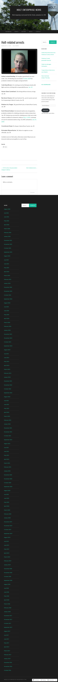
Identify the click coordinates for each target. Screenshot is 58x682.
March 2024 (7, 322)
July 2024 (6, 306)
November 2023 (8, 338)
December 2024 (8, 287)
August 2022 (7, 396)
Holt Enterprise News (29, 9)
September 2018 (8, 580)
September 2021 (8, 439)
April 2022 (6, 412)
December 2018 (8, 568)
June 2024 (6, 310)
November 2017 (8, 619)
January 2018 (7, 611)
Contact (38, 31)
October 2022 (7, 388)
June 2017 (6, 639)
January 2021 (7, 471)
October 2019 (27, 78)
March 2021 (7, 463)
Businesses (8, 31)
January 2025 (7, 283)
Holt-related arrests (31, 167)
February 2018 (7, 607)
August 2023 (7, 349)
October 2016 (7, 670)
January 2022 (7, 424)
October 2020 (7, 482)
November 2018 (8, 572)
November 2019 (8, 525)
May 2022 (6, 408)
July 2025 (6, 260)
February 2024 (7, 326)
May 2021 (6, 455)
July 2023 (6, 353)
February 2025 (7, 279)
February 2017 (7, 654)
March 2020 (7, 510)
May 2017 (6, 643)
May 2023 (6, 361)
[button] (16, 68)
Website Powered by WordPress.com (15, 679)
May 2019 (6, 549)
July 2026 (6, 213)
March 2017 (7, 650)
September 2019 (8, 533)
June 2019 (6, 545)
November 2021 (8, 431)
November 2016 (8, 666)
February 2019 (7, 560)
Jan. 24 (30, 87)
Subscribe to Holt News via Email (48, 93)
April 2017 (6, 646)
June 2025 (6, 263)
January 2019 (7, 564)
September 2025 (8, 252)
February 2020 (7, 514)
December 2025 (8, 240)
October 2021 (7, 435)
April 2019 (6, 553)
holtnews (16, 45)
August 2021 (7, 443)
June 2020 (6, 498)
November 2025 (8, 244)
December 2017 (8, 615)
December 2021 (8, 428)
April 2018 (6, 600)
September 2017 (8, 627)
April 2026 (6, 224)
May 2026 (6, 220)
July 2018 (6, 588)
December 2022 (8, 381)
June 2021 (6, 451)
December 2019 (8, 521)
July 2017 (6, 635)
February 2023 (7, 373)
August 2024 (7, 303)
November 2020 (8, 478)
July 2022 (6, 400)
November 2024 (8, 291)
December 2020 (8, 474)
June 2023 (6, 357)
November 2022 (8, 385)
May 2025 (6, 267)
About (31, 31)
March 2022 (7, 416)
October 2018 (7, 576)
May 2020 (6, 502)
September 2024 (8, 299)
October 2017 (7, 623)
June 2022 (6, 404)
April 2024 (6, 318)
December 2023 (8, 334)
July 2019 (6, 541)
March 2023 (7, 369)
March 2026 (7, 228)
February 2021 (7, 467)
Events (16, 31)
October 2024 (7, 295)
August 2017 (7, 631)
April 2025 (6, 271)
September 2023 (8, 346)
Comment (32, 192)
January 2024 (7, 330)
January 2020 (7, 517)
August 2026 (7, 209)
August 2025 (7, 256)
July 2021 (6, 447)
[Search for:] (49, 42)
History (24, 31)
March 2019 (7, 557)
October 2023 (7, 342)
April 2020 (6, 506)
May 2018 (6, 596)
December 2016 (8, 662)
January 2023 (7, 377)
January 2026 (7, 236)
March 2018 (7, 603)
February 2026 (7, 232)
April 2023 (6, 365)
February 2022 (7, 420)
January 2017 (7, 658)
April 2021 (6, 459)
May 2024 (6, 314)
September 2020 (8, 486)
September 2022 (8, 392)
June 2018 (6, 592)
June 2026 (6, 216)
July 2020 (6, 494)
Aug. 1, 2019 (26, 117)
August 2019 (7, 537)
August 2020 (7, 490)
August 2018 (7, 584)
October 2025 (7, 248)
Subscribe (45, 110)
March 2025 (7, 275)
